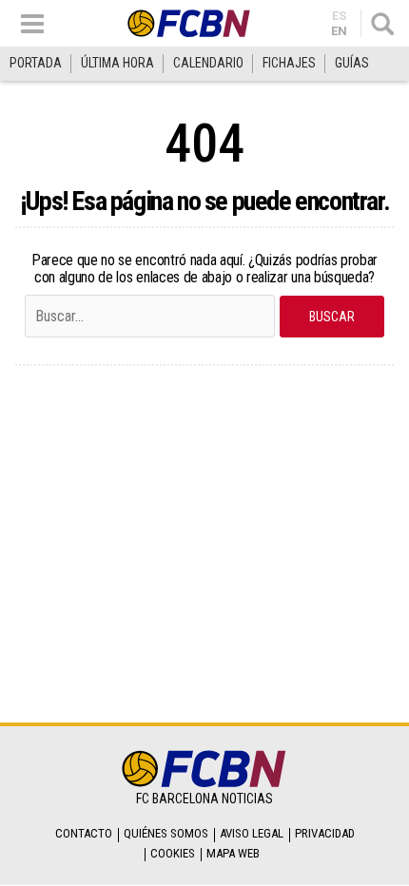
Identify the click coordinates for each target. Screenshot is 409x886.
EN (339, 31)
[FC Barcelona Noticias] (189, 23)
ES (339, 16)
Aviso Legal (251, 833)
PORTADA (36, 62)
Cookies (172, 853)
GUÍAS (352, 62)
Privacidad (325, 833)
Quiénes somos (166, 833)
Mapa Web (233, 853)
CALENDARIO (208, 62)
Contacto (83, 833)
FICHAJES (289, 62)
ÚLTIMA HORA (117, 62)
